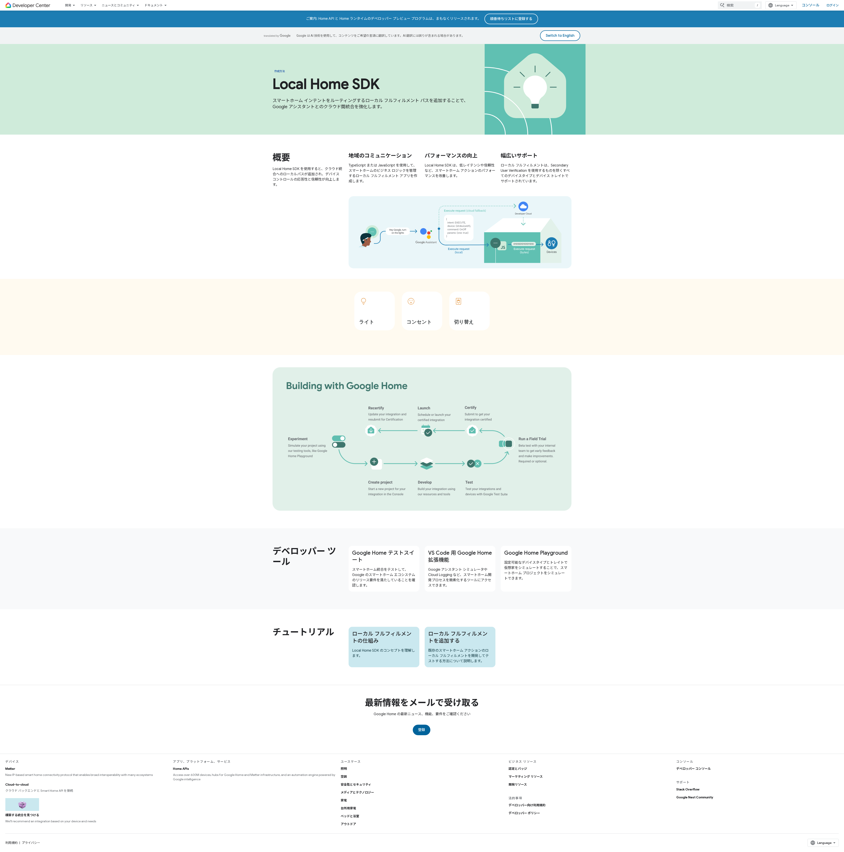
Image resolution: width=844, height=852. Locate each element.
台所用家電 (348, 808)
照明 (344, 769)
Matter (10, 769)
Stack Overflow (687, 789)
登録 (421, 730)
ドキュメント (153, 5)
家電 (344, 800)
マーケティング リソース (526, 777)
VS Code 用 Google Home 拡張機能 (460, 556)
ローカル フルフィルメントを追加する (457, 637)
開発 (68, 5)
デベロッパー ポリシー (524, 813)
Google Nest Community (694, 797)
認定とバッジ (518, 769)
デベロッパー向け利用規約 (527, 805)
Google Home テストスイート (383, 556)
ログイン (832, 5)
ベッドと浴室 (350, 816)
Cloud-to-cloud (17, 784)
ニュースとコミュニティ (118, 5)
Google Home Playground (536, 553)
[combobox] (740, 5)
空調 (344, 777)
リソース (86, 5)
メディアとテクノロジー (357, 792)
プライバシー (31, 843)
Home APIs (181, 769)
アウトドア (348, 824)
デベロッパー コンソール (693, 769)
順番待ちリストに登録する (511, 19)
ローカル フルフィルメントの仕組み (381, 637)
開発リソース (518, 784)
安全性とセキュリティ (356, 784)
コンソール (810, 5)
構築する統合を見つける (22, 815)
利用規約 (11, 843)
